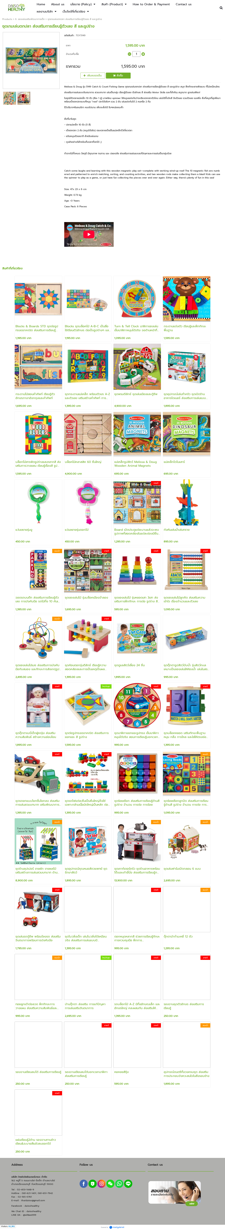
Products (7, 19)
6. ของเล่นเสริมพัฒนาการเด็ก (30, 19)
